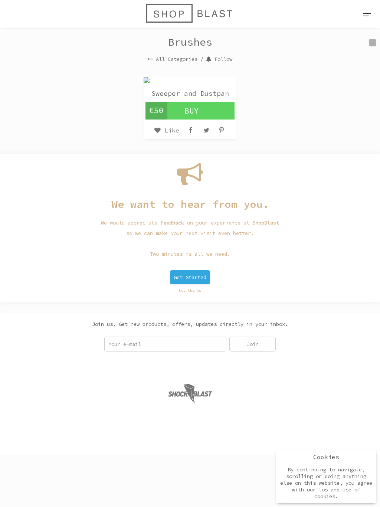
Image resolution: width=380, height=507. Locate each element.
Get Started (190, 277)
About (125, 440)
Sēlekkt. (250, 440)
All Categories (176, 59)
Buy (191, 111)
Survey (198, 440)
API (177, 440)
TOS (161, 440)
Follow (223, 59)
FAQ (144, 440)
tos (323, 489)
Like (170, 130)
